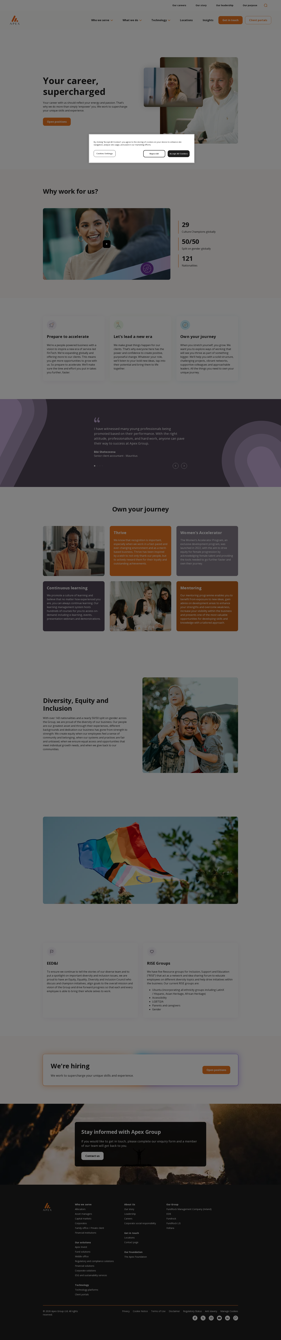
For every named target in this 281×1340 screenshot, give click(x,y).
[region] (141, 148)
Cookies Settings (104, 153)
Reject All (154, 153)
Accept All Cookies (179, 153)
